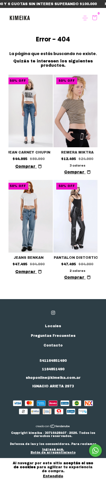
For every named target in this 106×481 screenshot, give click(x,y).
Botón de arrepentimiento (53, 452)
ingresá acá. (53, 449)
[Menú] (86, 18)
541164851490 (53, 361)
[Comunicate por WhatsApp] (95, 450)
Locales (53, 326)
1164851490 (53, 369)
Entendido (53, 476)
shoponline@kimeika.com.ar (53, 378)
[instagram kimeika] (53, 312)
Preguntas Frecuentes (53, 336)
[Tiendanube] (53, 427)
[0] (94, 18)
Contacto (53, 345)
